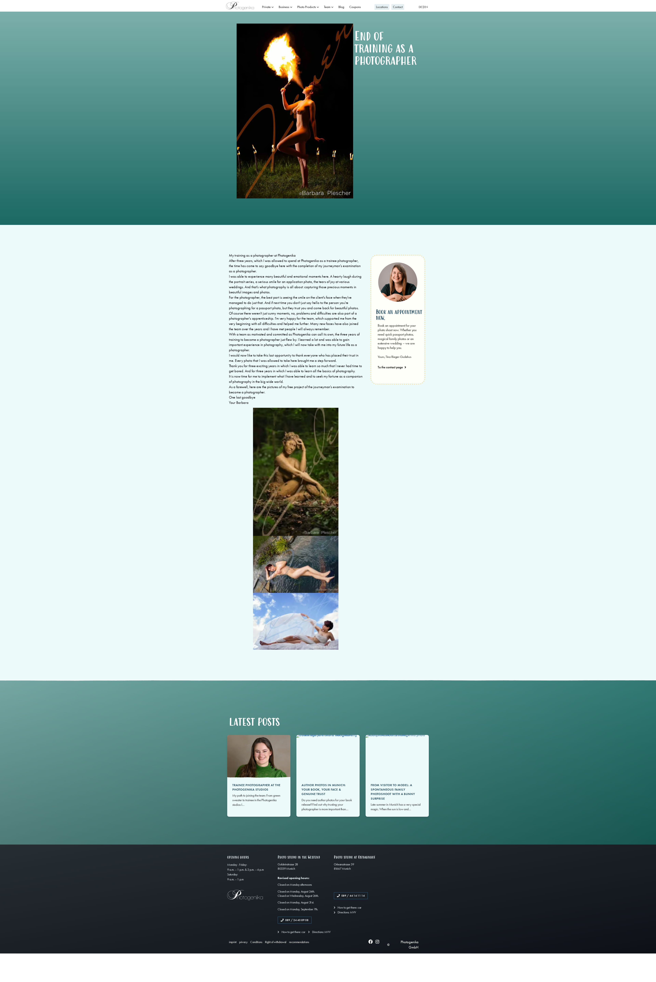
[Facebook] (370, 941)
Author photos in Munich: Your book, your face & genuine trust (324, 789)
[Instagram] (377, 941)
